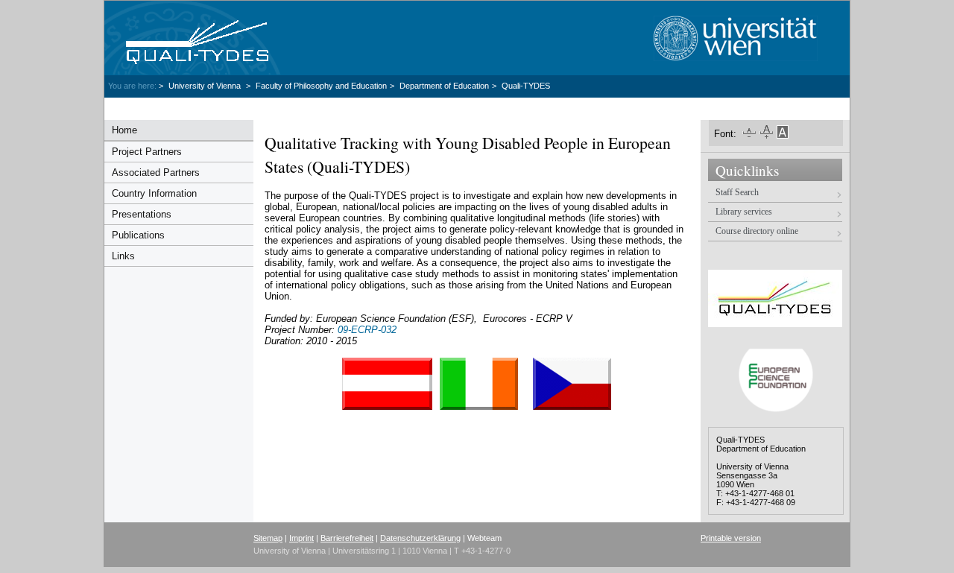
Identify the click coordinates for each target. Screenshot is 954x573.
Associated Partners (156, 172)
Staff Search (737, 192)
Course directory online (757, 231)
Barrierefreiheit (346, 538)
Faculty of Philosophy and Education (321, 85)
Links (123, 256)
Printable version (731, 538)
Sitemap (267, 538)
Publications (138, 235)
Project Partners (147, 151)
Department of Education (444, 85)
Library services (744, 211)
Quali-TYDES (526, 85)
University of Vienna (205, 85)
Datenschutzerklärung (420, 538)
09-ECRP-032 (367, 329)
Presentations (141, 214)
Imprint (301, 538)
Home (124, 130)
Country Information (154, 193)
